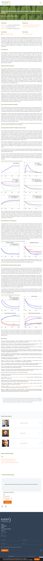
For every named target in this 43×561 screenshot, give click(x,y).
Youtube (4, 535)
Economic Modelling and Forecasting (8, 460)
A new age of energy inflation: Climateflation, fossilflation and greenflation (24, 386)
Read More (7, 499)
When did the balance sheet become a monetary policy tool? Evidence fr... (21, 484)
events (2, 527)
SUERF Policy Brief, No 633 (8, 34)
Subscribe (5, 550)
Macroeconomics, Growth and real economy (9, 462)
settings (31, 559)
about (2, 524)
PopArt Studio (32, 556)
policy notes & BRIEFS (6, 528)
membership (4, 526)
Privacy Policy (11, 556)
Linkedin (4, 532)
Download (7, 502)
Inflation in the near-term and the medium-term (16, 377)
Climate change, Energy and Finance (8, 459)
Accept (37, 559)
